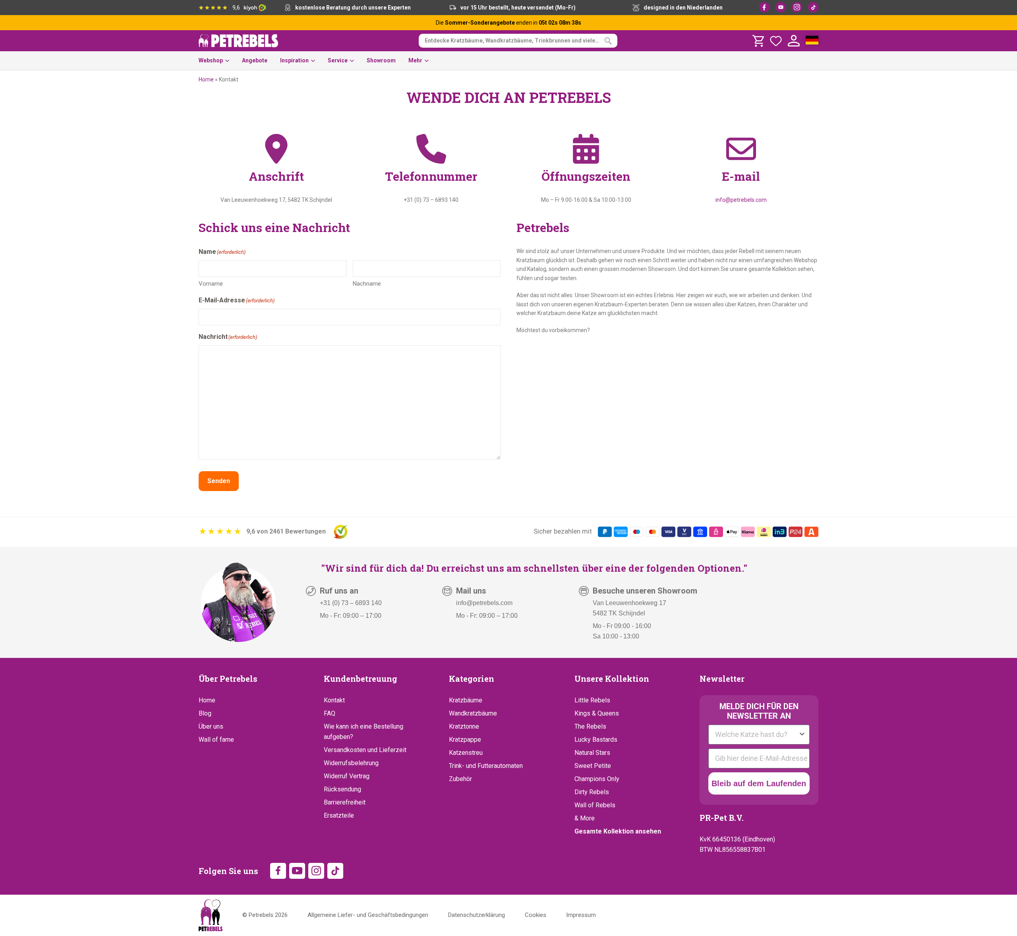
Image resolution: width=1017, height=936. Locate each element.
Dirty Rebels (591, 792)
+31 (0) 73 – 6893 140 (351, 603)
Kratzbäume (465, 700)
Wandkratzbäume (473, 713)
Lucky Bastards (595, 739)
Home (206, 79)
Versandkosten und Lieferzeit (365, 750)
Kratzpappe (465, 739)
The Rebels (590, 726)
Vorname (211, 283)
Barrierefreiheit (344, 802)
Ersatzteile (339, 815)
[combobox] (756, 734)
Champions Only (596, 779)
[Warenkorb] (758, 41)
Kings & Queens (596, 713)
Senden (218, 481)
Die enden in (508, 22)
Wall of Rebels (594, 805)
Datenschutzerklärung (476, 915)
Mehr (415, 60)
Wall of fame (216, 739)
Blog (205, 713)
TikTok (813, 7)
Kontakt (334, 700)
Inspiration (294, 60)
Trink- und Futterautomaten (486, 766)
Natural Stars (592, 752)
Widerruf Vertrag (346, 776)
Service (338, 60)
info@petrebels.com (741, 200)
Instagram (797, 7)
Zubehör (460, 779)
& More (584, 818)
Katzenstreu (466, 752)
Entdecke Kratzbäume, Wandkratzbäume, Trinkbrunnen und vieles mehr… (521, 40)
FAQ (329, 713)
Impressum (581, 915)
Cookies (535, 915)
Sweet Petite (592, 766)
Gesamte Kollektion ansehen (617, 831)
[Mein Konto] (794, 41)
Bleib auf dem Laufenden (759, 783)
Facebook (764, 7)
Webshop (211, 60)
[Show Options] (802, 734)
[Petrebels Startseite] (210, 915)
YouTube (780, 7)
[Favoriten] (776, 41)
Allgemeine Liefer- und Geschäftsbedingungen (367, 915)
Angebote (254, 60)
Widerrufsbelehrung (351, 763)
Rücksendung (342, 789)
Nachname (367, 283)
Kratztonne (464, 726)
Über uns (211, 726)
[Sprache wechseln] (812, 41)
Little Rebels (592, 700)
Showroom (381, 60)
